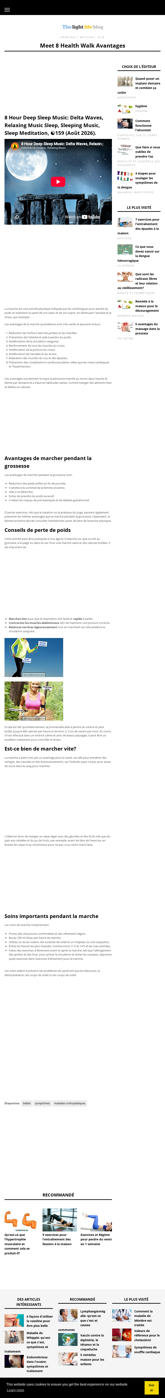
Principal (68, 37)
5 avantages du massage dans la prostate (147, 328)
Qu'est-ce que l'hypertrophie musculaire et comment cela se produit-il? (17, 1244)
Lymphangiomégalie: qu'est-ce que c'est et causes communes (81, 1320)
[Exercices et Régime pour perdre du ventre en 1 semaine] (98, 1219)
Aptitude (87, 37)
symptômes (42, 1103)
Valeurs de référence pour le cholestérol (147, 1335)
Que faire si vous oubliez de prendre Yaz (147, 151)
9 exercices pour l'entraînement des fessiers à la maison (57, 1239)
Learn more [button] (15, 1390)
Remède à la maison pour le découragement (147, 306)
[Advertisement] (58, 81)
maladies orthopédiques (69, 1103)
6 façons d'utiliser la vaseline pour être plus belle (40, 1321)
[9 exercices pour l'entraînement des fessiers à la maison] (60, 1219)
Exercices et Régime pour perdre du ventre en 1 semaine (97, 1239)
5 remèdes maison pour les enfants (92, 1359)
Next (118, 1220)
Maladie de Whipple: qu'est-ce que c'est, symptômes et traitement (28, 1342)
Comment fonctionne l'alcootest (143, 125)
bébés (27, 1103)
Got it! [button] (151, 1387)
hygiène (141, 106)
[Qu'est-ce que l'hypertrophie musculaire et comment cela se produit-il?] (22, 1219)
